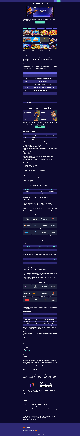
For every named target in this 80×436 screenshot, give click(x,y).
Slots (52, 28)
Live (35, 28)
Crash (44, 28)
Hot (26, 28)
